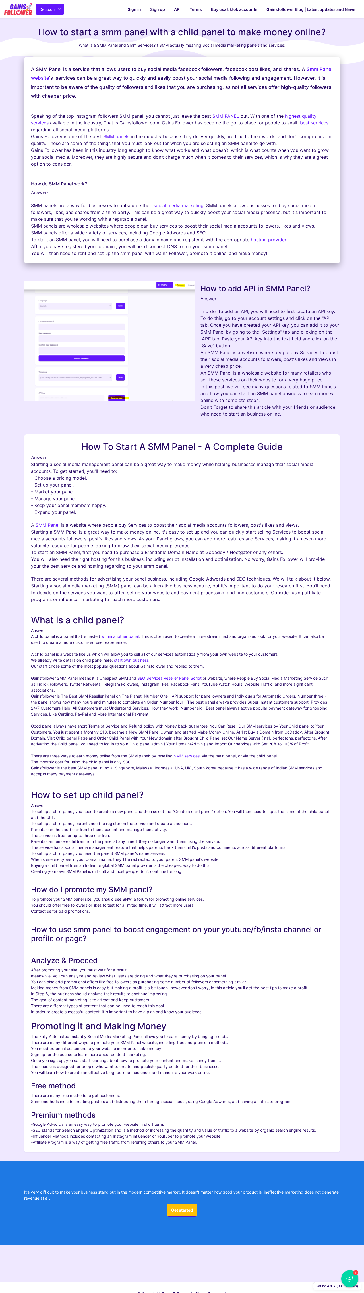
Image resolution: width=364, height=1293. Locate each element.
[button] (349, 1278)
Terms (196, 9)
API (177, 9)
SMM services (187, 755)
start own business (131, 660)
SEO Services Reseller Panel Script (169, 678)
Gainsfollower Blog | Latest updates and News (310, 9)
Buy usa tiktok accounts (234, 9)
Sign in (134, 9)
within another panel (120, 636)
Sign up (157, 9)
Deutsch (47, 9)
